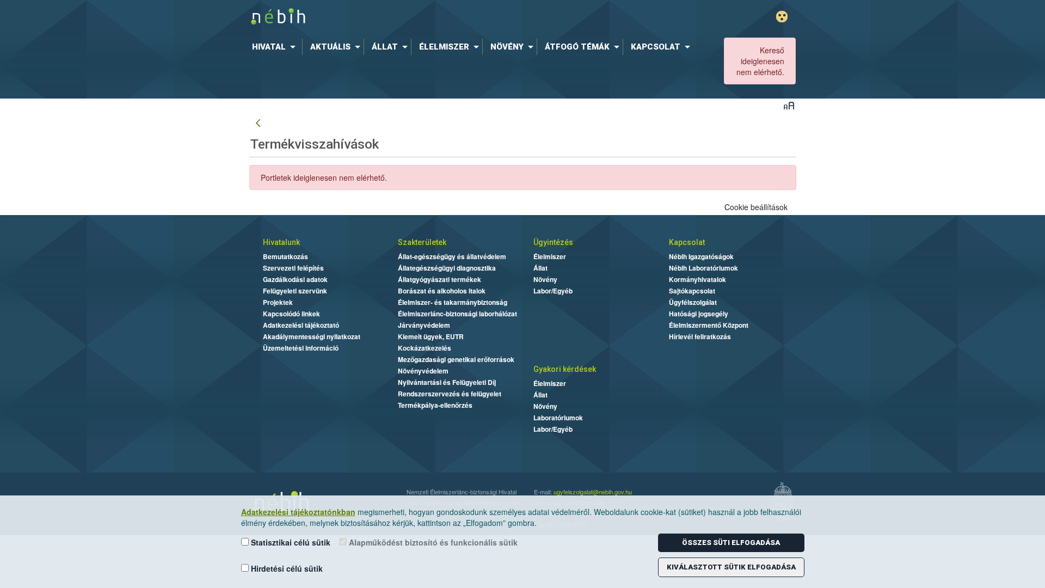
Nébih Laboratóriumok (703, 268)
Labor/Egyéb (553, 291)
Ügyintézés (553, 242)
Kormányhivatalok (697, 279)
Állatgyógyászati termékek (439, 279)
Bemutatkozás (285, 256)
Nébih (406, 17)
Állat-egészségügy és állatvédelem (452, 256)
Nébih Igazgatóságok (701, 256)
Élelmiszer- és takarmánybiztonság (452, 302)
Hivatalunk (281, 242)
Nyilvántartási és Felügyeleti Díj (447, 382)
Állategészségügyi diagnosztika (447, 268)
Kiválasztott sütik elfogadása (731, 567)
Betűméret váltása (789, 105)
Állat (540, 268)
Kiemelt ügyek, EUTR (431, 336)
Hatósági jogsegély (698, 313)
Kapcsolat (687, 242)
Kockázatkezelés (424, 348)
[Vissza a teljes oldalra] (258, 123)
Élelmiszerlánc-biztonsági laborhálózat (457, 313)
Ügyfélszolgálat (693, 302)
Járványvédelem (424, 325)
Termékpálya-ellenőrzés (435, 405)
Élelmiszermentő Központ (708, 325)
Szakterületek (422, 242)
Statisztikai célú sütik (289, 542)
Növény (545, 279)
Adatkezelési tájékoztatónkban (298, 511)
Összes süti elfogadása (731, 542)
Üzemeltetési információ (301, 348)
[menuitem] (276, 47)
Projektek (278, 302)
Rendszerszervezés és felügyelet (449, 394)
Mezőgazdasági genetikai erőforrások (456, 359)
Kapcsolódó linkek (291, 313)
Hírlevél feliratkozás (700, 336)
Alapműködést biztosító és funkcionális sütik (432, 542)
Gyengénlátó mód (782, 16)
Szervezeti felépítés (293, 268)
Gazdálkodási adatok (295, 279)
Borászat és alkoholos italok (441, 291)
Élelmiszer (549, 256)
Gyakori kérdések (564, 369)
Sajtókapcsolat (692, 291)
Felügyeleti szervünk (295, 291)
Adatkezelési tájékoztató (301, 325)
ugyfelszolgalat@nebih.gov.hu (593, 491)
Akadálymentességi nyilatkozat (311, 336)
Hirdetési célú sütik (286, 568)
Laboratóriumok (558, 417)
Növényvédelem (423, 371)
